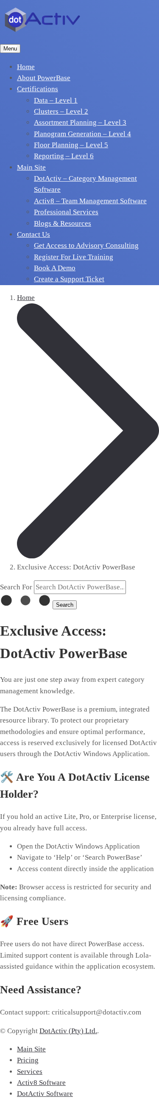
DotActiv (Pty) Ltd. (68, 1031)
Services (29, 1072)
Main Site (31, 1049)
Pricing (28, 1060)
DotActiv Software (45, 1094)
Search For (16, 587)
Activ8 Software (41, 1083)
